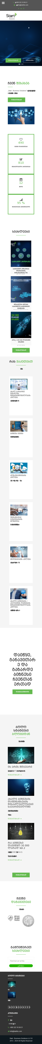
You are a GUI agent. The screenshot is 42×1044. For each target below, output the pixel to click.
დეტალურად (16, 100)
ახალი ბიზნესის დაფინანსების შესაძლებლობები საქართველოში (8, 1000)
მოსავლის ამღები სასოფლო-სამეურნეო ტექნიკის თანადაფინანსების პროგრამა (21, 308)
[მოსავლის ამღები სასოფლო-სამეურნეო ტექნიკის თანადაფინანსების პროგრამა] (21, 289)
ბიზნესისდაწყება (18, 1007)
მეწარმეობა (27, 1007)
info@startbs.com (22, 5)
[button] (19, 64)
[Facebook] (19, 8)
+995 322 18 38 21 (16, 1027)
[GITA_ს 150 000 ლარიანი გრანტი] (21, 325)
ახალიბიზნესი (11, 1007)
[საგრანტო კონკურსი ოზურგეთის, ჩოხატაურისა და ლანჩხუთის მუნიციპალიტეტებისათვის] (21, 254)
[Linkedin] (21, 8)
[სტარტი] (13, 16)
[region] (21, 43)
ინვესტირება (22, 1007)
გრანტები (20, 1007)
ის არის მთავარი (8, 989)
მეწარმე (24, 1007)
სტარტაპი (29, 1007)
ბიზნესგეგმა (13, 1007)
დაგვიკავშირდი (22, 692)
